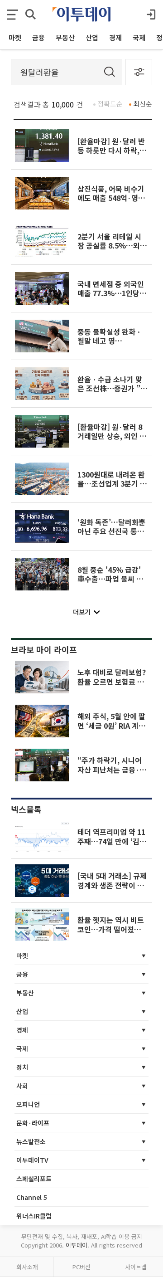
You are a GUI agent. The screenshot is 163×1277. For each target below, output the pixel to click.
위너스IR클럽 (34, 1215)
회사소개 (27, 1266)
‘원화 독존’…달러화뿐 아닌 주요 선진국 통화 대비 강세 (111, 531)
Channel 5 (31, 1197)
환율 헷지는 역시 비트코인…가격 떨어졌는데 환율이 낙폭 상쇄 (112, 929)
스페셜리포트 (34, 1178)
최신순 (142, 103)
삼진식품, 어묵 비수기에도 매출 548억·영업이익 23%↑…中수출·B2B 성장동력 (111, 202)
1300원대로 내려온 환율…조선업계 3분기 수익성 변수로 (112, 483)
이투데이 (76, 1245)
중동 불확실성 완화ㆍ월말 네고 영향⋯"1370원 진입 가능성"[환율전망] (110, 345)
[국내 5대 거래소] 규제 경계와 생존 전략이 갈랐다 (112, 885)
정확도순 (110, 103)
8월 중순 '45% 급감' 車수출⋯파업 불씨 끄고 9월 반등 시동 (110, 579)
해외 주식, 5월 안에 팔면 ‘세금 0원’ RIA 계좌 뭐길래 (111, 725)
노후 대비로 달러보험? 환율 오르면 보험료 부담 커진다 (111, 681)
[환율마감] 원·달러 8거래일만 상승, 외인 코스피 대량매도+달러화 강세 (111, 440)
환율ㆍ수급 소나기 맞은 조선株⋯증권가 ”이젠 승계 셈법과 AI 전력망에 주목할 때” (112, 393)
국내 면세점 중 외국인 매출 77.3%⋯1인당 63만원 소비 (110, 293)
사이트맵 (136, 1266)
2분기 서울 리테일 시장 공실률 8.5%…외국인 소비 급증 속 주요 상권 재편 (112, 250)
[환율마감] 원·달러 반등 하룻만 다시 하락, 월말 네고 (111, 150)
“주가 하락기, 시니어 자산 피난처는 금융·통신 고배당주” (111, 769)
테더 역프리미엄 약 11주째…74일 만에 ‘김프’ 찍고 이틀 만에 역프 (111, 845)
